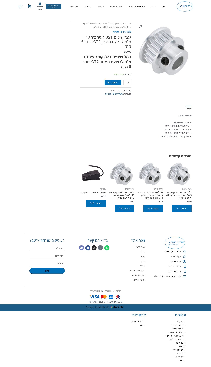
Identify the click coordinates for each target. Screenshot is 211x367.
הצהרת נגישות (177, 325)
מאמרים (87, 6)
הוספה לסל (113, 82)
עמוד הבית (126, 23)
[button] (20, 6)
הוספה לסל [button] (181, 208)
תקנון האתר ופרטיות (174, 335)
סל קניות (179, 357)
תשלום (180, 353)
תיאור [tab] (189, 108)
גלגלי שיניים (107, 23)
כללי (141, 325)
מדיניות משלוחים (176, 339)
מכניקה (117, 23)
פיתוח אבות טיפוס (136, 6)
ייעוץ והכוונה (116, 6)
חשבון (40, 10)
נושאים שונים (137, 321)
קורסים (100, 6)
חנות (153, 6)
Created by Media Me (97, 307)
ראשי (163, 6)
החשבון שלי (178, 349)
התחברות (40, 7)
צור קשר (74, 6)
